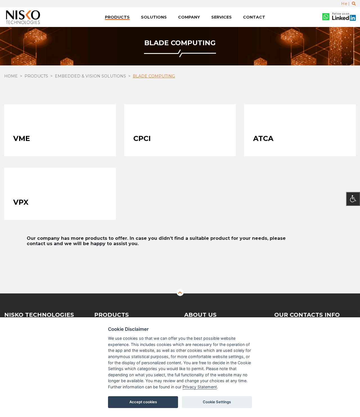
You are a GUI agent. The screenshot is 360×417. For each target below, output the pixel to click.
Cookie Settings (217, 402)
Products (117, 17)
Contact (254, 17)
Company (189, 17)
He (344, 3)
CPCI (142, 138)
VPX (20, 202)
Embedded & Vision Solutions (90, 76)
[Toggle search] (354, 3)
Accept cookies (143, 402)
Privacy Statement (200, 386)
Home (11, 76)
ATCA (263, 138)
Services (221, 17)
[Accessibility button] (353, 199)
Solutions (154, 17)
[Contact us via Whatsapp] (325, 17)
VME (21, 138)
